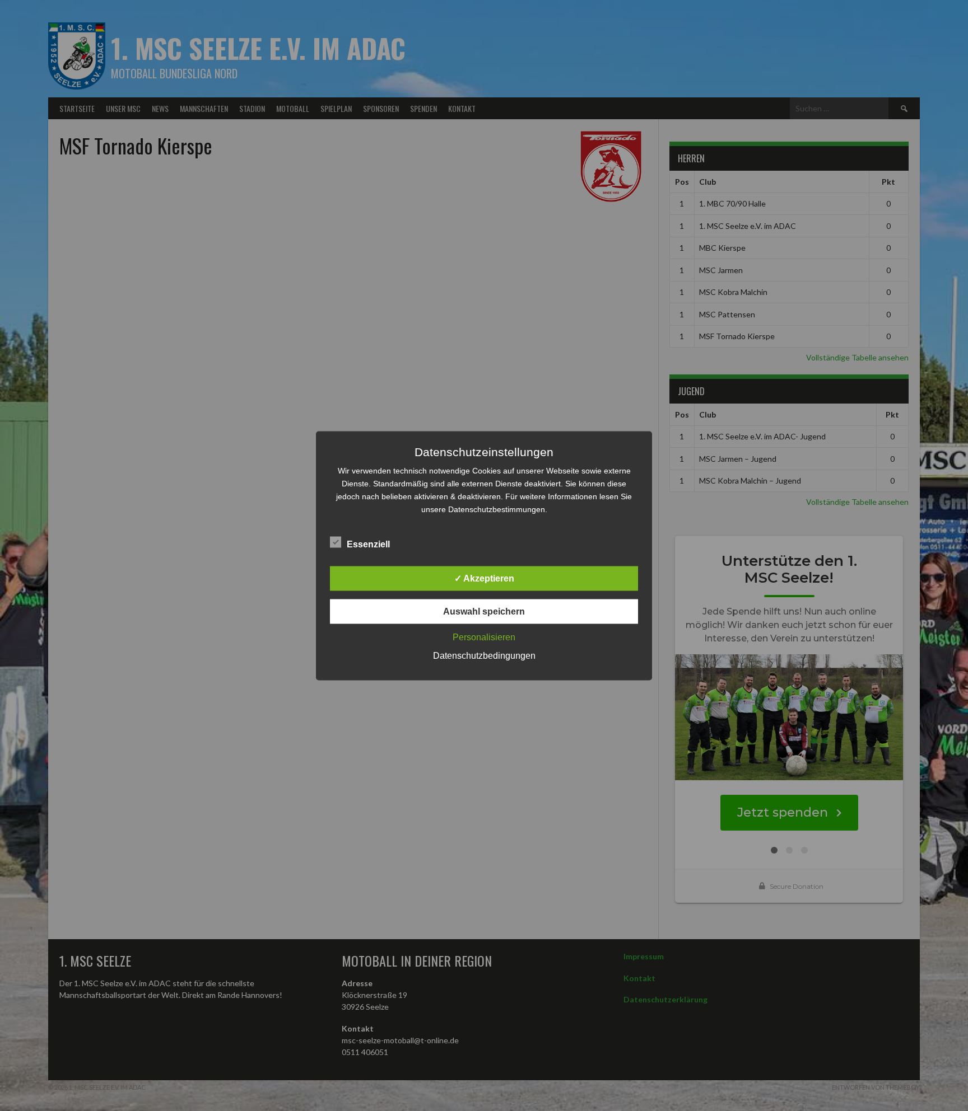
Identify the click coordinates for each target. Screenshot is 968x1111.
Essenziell (368, 544)
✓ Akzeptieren (484, 578)
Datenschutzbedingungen (484, 655)
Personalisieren (484, 636)
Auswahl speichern (484, 611)
